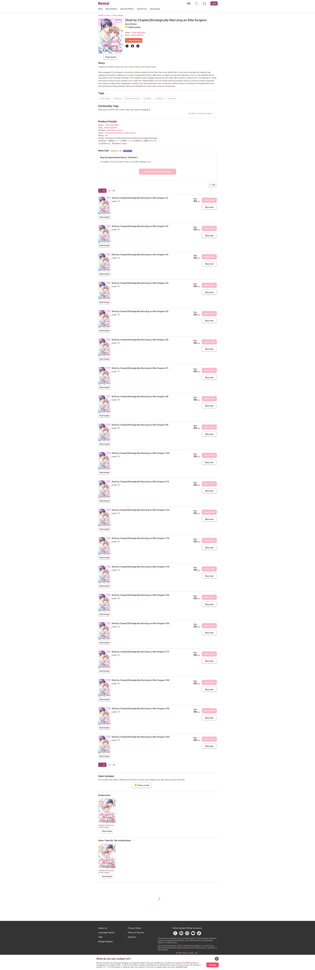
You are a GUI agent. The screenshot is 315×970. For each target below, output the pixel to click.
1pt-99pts (147, 98)
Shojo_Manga (105, 98)
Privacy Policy (134, 928)
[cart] (204, 3)
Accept (212, 965)
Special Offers (127, 9)
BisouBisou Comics (114, 130)
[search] (196, 3)
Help (100, 937)
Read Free (142, 9)
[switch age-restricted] (188, 3)
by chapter (172, 98)
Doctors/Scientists (132, 98)
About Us (102, 928)
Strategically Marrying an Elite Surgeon (120, 133)
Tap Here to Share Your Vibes (200, 113)
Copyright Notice (106, 932)
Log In (214, 3)
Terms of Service (136, 932)
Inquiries (132, 937)
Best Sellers (111, 9)
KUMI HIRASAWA (138, 32)
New (100, 9)
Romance (117, 98)
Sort (212, 185)
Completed (159, 98)
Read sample (110, 57)
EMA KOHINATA (137, 35)
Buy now (209, 207)
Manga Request (105, 941)
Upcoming (155, 9)
